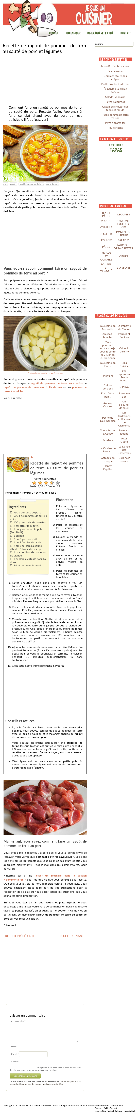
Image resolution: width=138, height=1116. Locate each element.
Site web (15, 1062)
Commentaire (18, 1021)
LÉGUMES (123, 214)
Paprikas (107, 440)
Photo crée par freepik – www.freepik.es (45, 373)
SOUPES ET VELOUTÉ (106, 267)
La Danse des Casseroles (124, 449)
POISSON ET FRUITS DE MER (124, 224)
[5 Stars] (57, 483)
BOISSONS (123, 267)
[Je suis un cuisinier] (69, 18)
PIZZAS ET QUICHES (106, 256)
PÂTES (106, 247)
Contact (126, 33)
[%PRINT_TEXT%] (31, 457)
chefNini (107, 376)
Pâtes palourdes (115, 102)
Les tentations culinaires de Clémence (124, 419)
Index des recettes (100, 33)
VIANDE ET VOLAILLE (106, 224)
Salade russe (115, 71)
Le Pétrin (124, 387)
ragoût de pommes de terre (31, 184)
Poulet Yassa (115, 127)
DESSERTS (106, 234)
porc (5, 184)
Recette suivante (72, 936)
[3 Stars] (45, 483)
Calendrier (73, 33)
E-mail (15, 1054)
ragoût (13, 184)
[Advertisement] (45, 78)
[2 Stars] (39, 483)
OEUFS (123, 256)
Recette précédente (19, 936)
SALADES (124, 240)
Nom (14, 1047)
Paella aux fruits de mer (115, 84)
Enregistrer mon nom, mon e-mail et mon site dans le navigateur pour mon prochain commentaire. (45, 1069)
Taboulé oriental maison (115, 66)
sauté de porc (52, 184)
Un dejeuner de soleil (124, 404)
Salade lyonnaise (115, 97)
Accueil (54, 33)
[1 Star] (33, 483)
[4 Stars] (51, 483)
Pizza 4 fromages (115, 123)
